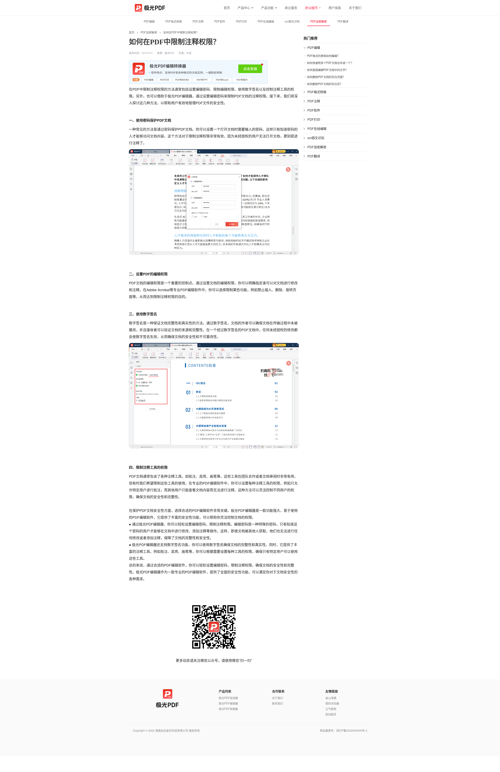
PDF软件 (219, 21)
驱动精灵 (330, 714)
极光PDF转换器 (228, 709)
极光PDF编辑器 (228, 703)
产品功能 (267, 7)
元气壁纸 (330, 709)
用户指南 (335, 7)
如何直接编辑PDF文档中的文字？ (327, 70)
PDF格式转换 (173, 21)
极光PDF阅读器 (228, 698)
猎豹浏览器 (332, 703)
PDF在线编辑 (266, 21)
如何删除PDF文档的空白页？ (325, 84)
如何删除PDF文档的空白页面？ (326, 77)
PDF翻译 (343, 21)
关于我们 (355, 7)
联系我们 (277, 703)
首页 (227, 7)
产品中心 (244, 7)
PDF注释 (198, 21)
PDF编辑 (149, 21)
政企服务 (291, 7)
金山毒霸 (330, 698)
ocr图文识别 (292, 21)
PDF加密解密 (318, 21)
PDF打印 (241, 21)
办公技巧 (311, 7)
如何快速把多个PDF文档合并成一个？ (330, 63)
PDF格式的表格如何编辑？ (323, 56)
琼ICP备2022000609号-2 (351, 730)
